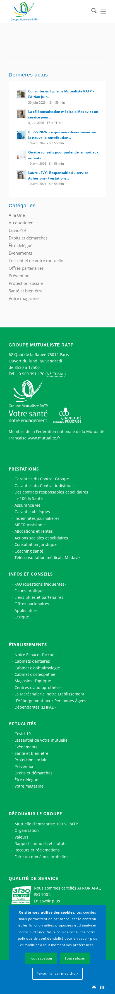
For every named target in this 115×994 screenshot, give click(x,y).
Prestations (24, 469)
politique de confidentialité (41, 938)
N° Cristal (55, 373)
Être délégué (20, 245)
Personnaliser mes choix (57, 973)
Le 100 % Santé (29, 498)
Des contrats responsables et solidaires (51, 492)
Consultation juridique (36, 544)
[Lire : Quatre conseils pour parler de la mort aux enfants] (21, 155)
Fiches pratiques (30, 590)
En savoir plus (47, 901)
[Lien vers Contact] (94, 987)
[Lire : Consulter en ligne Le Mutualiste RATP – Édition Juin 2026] (21, 94)
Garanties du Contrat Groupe (42, 478)
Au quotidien (21, 222)
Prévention (19, 275)
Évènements (20, 253)
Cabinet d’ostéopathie (35, 674)
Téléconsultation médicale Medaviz (47, 557)
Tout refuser (75, 958)
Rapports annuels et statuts (40, 843)
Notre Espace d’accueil (36, 654)
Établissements (28, 644)
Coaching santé (29, 551)
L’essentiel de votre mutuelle (41, 740)
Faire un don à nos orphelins (41, 856)
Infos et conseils (31, 574)
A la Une (17, 215)
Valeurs (21, 837)
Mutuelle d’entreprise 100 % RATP (46, 824)
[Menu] (103, 11)
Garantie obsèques (32, 511)
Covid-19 (17, 230)
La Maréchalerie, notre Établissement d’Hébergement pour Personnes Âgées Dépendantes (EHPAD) (50, 700)
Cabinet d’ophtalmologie (37, 668)
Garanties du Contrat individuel (44, 485)
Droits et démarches (28, 238)
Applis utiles (26, 610)
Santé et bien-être (25, 291)
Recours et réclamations (37, 850)
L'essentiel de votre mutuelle (36, 260)
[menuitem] (91, 11)
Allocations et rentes (34, 531)
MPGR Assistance (31, 524)
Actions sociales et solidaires (41, 538)
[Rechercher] (91, 11)
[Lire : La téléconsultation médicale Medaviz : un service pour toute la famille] (21, 114)
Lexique (22, 617)
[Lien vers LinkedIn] (102, 987)
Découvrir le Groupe (35, 813)
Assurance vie (27, 505)
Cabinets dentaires (32, 661)
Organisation (27, 830)
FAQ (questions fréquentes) (40, 584)
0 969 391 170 (31, 373)
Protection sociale (26, 283)
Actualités (22, 723)
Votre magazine (24, 298)
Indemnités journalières (37, 518)
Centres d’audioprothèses (39, 687)
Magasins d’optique (33, 680)
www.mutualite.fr (44, 438)
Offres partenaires (26, 268)
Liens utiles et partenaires (39, 597)
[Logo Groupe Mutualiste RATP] (48, 11)
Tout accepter (41, 958)
